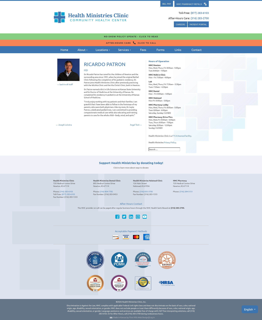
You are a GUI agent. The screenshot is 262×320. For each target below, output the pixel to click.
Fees (143, 49)
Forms (160, 49)
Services (123, 49)
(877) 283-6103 (200, 12)
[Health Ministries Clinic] (91, 17)
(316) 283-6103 (66, 191)
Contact (196, 49)
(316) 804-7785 (106, 191)
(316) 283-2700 (200, 18)
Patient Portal (198, 24)
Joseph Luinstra (64, 124)
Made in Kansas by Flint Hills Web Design (130, 317)
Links (178, 49)
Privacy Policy (170, 142)
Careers (180, 24)
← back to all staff (65, 84)
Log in (152, 317)
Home (64, 49)
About (82, 49)
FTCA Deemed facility (181, 136)
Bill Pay (166, 3)
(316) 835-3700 (146, 191)
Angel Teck (136, 124)
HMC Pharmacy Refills (189, 4)
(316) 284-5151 (186, 191)
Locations (102, 49)
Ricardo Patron (104, 64)
